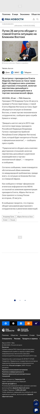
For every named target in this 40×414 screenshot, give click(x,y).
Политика (5, 335)
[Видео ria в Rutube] (36, 323)
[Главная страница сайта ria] (12, 19)
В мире (32, 335)
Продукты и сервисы (30, 339)
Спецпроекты (7, 339)
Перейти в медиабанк (22, 63)
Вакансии (5, 347)
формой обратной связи (21, 388)
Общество (14, 335)
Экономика (24, 335)
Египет (5, 220)
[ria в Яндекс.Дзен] (13, 323)
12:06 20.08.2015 (7, 24)
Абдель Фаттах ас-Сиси (25, 216)
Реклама (17, 339)
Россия (12, 220)
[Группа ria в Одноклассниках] (28, 323)
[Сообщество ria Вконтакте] (21, 323)
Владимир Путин (8, 216)
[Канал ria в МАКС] (5, 323)
